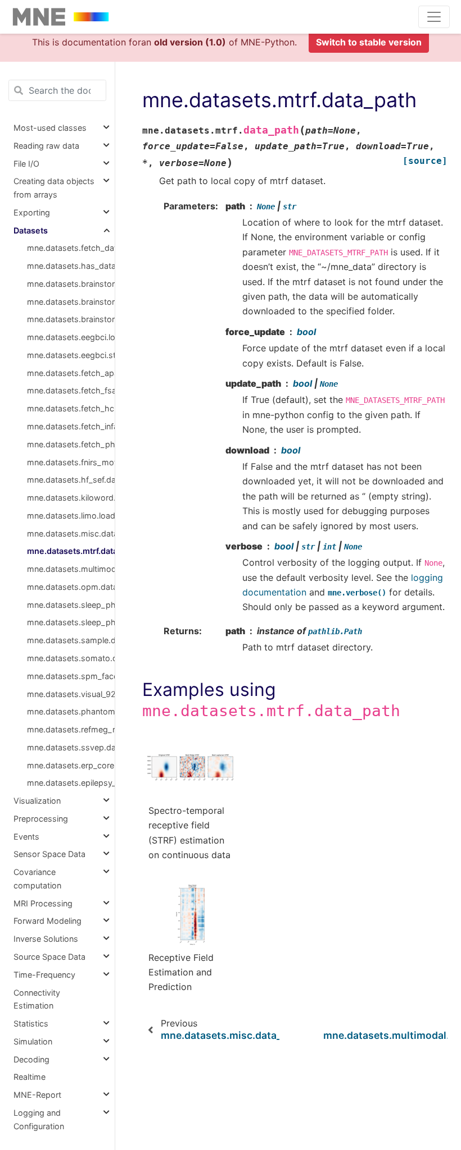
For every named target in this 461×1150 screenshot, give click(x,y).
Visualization (37, 800)
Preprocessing (40, 818)
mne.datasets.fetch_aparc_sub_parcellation (71, 373)
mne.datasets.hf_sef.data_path (71, 479)
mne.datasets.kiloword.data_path (71, 497)
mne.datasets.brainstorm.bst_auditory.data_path (71, 283)
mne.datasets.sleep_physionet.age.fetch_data (71, 605)
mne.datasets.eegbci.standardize (71, 355)
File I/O (26, 163)
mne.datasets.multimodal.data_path (71, 569)
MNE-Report (37, 1094)
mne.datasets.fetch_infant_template (71, 426)
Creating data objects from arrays (53, 187)
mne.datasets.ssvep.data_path (71, 747)
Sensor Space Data (49, 854)
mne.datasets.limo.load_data (71, 515)
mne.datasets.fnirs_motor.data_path (71, 462)
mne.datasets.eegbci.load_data (71, 337)
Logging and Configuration (38, 1119)
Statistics (30, 1023)
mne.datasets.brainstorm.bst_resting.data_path (71, 301)
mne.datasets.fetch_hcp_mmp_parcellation (71, 408)
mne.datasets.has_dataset (71, 266)
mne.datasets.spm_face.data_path (71, 676)
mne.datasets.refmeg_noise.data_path (71, 729)
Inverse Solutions (45, 938)
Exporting (31, 212)
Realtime (29, 1077)
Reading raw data (46, 145)
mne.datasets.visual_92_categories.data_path (71, 694)
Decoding (31, 1059)
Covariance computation (37, 878)
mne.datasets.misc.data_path (71, 533)
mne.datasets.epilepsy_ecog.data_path (71, 782)
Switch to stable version (369, 42)
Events (26, 836)
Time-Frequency (44, 974)
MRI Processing (43, 903)
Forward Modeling (47, 921)
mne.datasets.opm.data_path (71, 587)
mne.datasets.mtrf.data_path (71, 551)
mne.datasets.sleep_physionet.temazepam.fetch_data (71, 622)
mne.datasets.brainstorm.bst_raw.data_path (71, 319)
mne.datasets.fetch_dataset (71, 248)
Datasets (30, 230)
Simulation (32, 1041)
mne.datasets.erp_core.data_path (71, 765)
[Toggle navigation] (434, 17)
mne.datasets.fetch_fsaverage (71, 390)
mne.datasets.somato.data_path (71, 658)
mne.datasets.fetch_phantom (71, 444)
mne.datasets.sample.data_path (71, 640)
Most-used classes (50, 127)
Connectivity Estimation (36, 999)
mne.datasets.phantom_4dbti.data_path (71, 711)
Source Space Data (49, 956)
